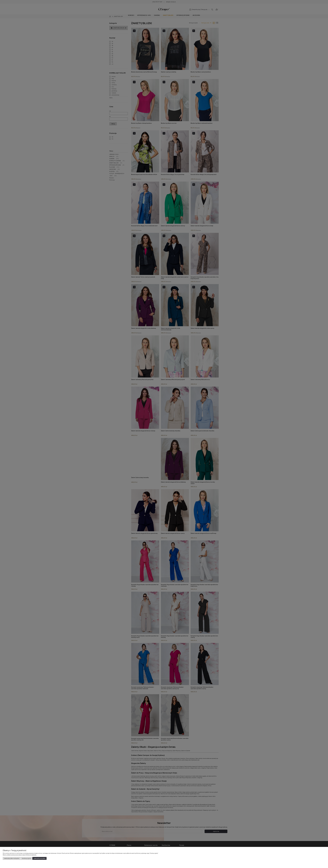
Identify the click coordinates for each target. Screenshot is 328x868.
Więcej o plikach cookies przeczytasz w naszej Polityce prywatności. (19, 855)
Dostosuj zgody (26, 858)
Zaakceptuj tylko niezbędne (11, 858)
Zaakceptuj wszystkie (39, 858)
